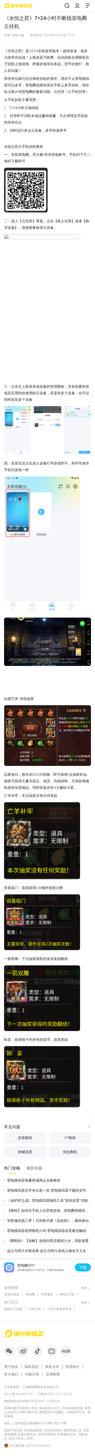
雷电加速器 (11, 1294)
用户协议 (11, 1367)
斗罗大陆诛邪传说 (59, 1309)
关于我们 (11, 1374)
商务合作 (52, 1367)
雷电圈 (30, 1294)
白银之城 (35, 1309)
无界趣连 (47, 1294)
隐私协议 (32, 1367)
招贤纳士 (73, 1367)
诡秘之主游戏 (13, 1309)
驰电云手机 (67, 1294)
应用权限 (53, 1374)
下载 (82, 1267)
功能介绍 (32, 1374)
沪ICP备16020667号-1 (19, 1394)
